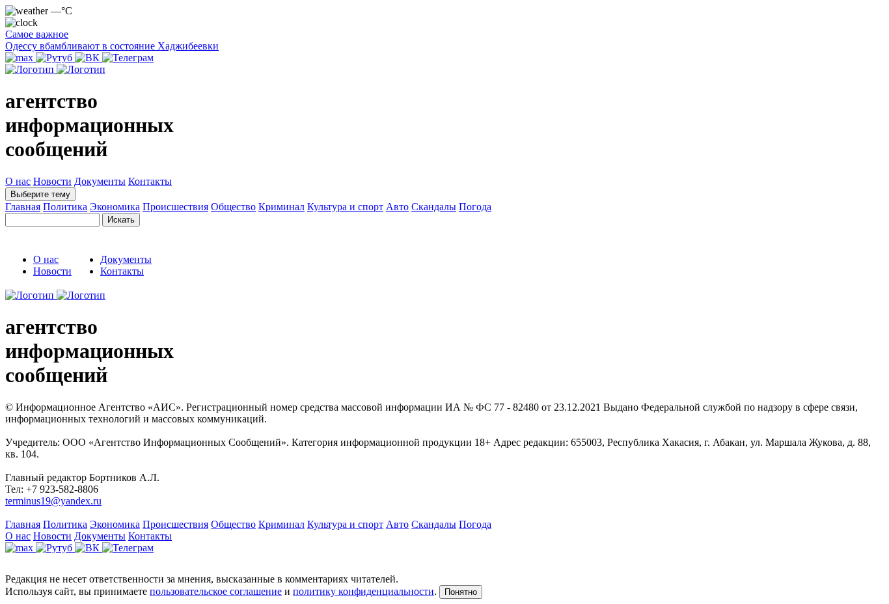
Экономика (115, 206)
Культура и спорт (345, 206)
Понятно (460, 592)
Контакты (150, 181)
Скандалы (433, 206)
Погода (475, 206)
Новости (52, 181)
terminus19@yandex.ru (53, 500)
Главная (22, 206)
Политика (65, 206)
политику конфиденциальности (363, 591)
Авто (397, 206)
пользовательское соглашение (216, 591)
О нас (18, 181)
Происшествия (175, 206)
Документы (100, 181)
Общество (233, 206)
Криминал (281, 206)
